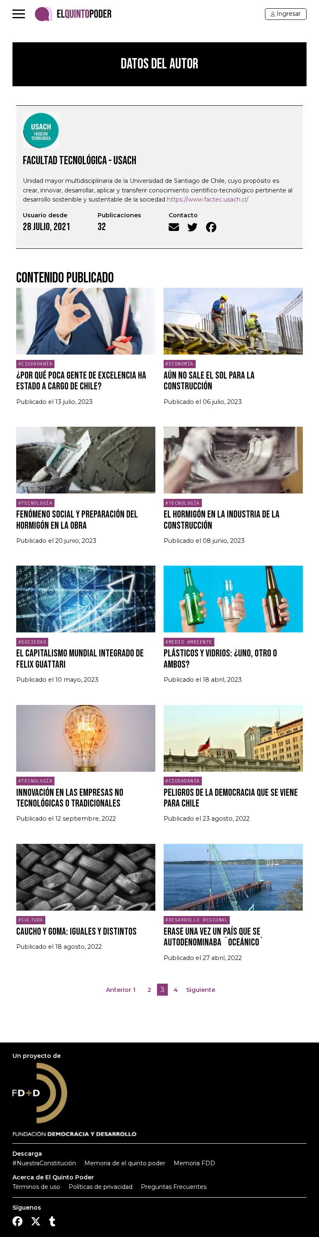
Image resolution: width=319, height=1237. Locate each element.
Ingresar (289, 13)
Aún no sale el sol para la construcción (209, 380)
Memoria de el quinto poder (124, 1163)
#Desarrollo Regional (196, 920)
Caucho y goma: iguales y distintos (76, 932)
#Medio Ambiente (188, 642)
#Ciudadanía (35, 364)
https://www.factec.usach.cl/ (207, 199)
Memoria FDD (194, 1163)
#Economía (179, 364)
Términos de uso (36, 1187)
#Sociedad (32, 642)
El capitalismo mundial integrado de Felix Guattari (80, 658)
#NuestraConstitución (44, 1163)
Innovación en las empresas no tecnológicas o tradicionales (69, 798)
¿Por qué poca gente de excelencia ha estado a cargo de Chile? (81, 380)
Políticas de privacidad (101, 1187)
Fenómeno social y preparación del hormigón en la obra (77, 519)
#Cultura (30, 920)
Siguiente (201, 990)
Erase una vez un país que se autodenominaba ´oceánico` (214, 937)
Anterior (118, 990)
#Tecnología (35, 503)
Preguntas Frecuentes (173, 1187)
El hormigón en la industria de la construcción (222, 519)
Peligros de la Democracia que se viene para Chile (231, 798)
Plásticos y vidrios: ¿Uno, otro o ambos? (220, 658)
